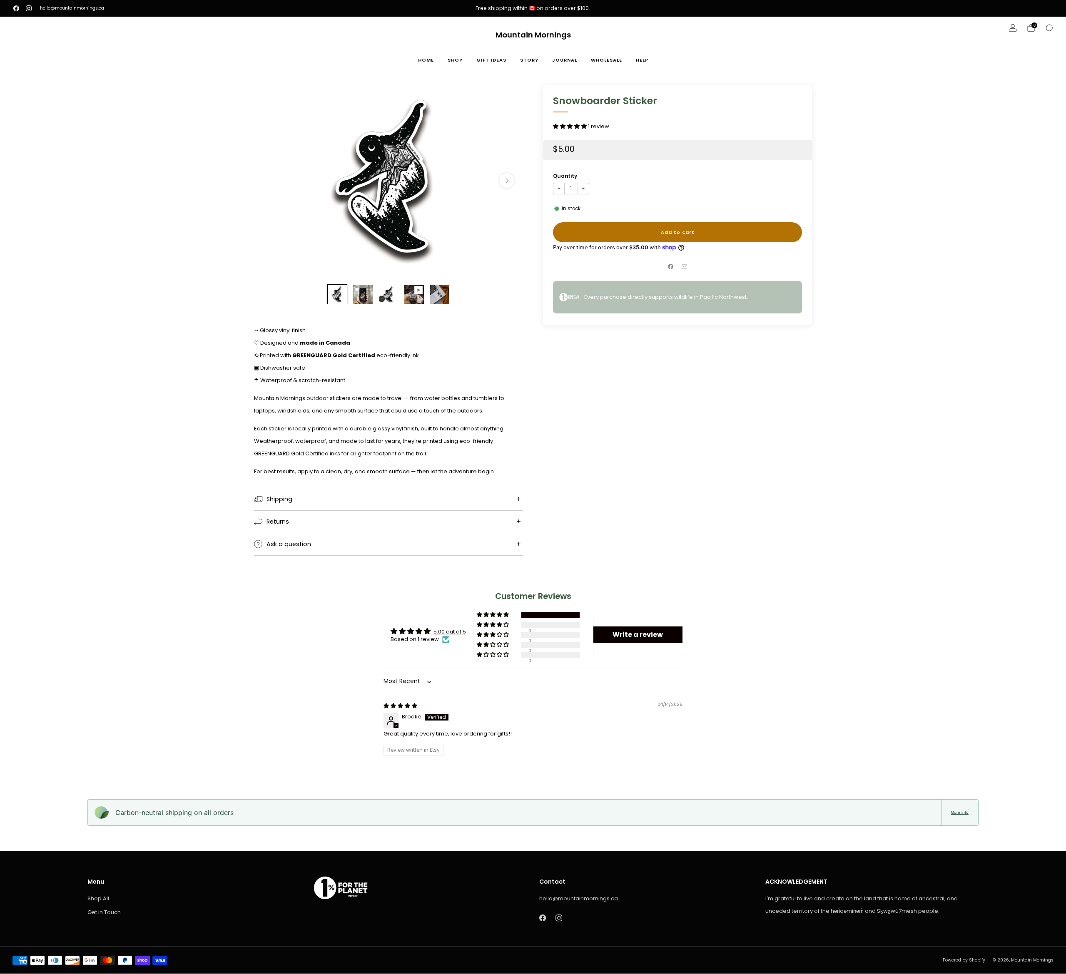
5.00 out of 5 (449, 632)
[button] (570, 126)
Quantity (565, 175)
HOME (426, 60)
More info (960, 812)
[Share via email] (684, 267)
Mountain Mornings (533, 35)
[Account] (1013, 28)
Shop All (98, 898)
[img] (400, 706)
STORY (529, 60)
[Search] (1049, 28)
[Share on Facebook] (671, 267)
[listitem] (533, 8)
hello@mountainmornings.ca (72, 8)
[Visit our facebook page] (16, 8)
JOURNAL (564, 60)
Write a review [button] (638, 634)
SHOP (455, 60)
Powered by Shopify (964, 960)
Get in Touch (104, 912)
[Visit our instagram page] (28, 8)
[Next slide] (507, 180)
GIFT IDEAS (491, 60)
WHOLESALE (606, 60)
